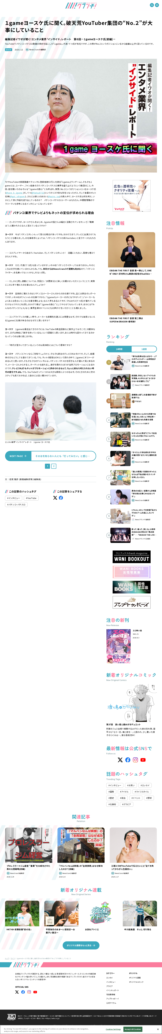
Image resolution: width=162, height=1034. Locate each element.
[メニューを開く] (156, 5)
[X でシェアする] (55, 498)
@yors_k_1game (14, 192)
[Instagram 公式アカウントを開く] (29, 992)
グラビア (109, 986)
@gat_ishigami (17, 196)
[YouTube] (143, 759)
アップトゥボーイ (112, 998)
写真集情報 (110, 994)
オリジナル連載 (135, 977)
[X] (120, 759)
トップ (7, 958)
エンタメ (109, 977)
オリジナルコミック (136, 982)
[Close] (158, 1029)
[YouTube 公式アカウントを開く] (35, 992)
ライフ (8, 49)
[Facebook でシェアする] (61, 498)
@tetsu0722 (38, 192)
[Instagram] (135, 759)
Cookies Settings (113, 1029)
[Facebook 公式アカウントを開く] (23, 992)
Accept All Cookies (133, 1029)
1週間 (144, 349)
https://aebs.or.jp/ (53, 1018)
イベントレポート (112, 990)
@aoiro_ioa (54, 196)
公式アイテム (111, 1003)
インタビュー (111, 982)
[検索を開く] (151, 5)
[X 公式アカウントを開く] (17, 992)
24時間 (119, 349)
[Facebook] (127, 759)
